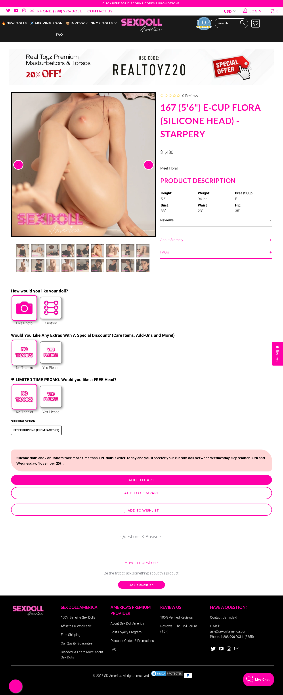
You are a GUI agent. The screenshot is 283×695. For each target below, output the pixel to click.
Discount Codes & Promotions (132, 641)
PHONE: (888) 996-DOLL (59, 11)
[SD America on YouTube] (15, 11)
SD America (112, 676)
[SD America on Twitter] (8, 11)
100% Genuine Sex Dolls (78, 617)
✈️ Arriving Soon (46, 23)
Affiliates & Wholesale (76, 626)
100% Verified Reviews (176, 617)
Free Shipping (70, 635)
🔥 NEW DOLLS (14, 23)
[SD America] (141, 25)
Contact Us (100, 11)
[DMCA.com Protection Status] (167, 676)
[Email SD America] (31, 11)
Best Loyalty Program (126, 632)
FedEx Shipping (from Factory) (36, 430)
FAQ (59, 34)
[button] (141, 510)
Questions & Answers (141, 536)
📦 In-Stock (77, 23)
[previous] (18, 165)
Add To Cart (141, 480)
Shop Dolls (102, 23)
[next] (148, 165)
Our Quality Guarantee (76, 643)
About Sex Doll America (127, 623)
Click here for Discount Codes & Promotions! (141, 3)
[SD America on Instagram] (23, 11)
